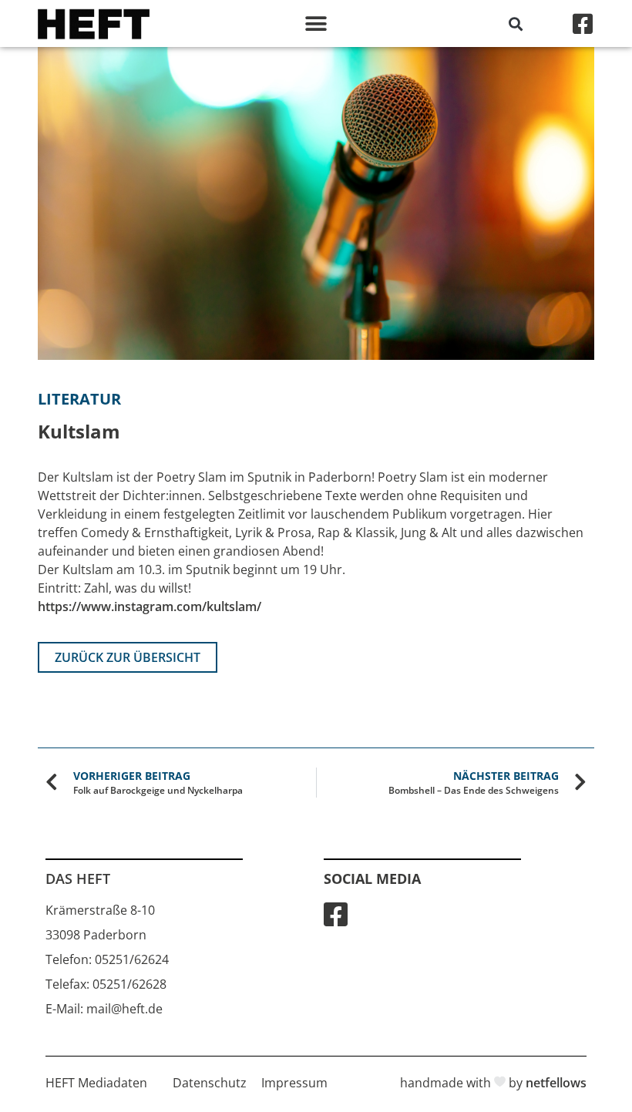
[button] (315, 23)
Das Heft (77, 878)
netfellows (556, 1082)
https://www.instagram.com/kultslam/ (149, 606)
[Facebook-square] (582, 23)
